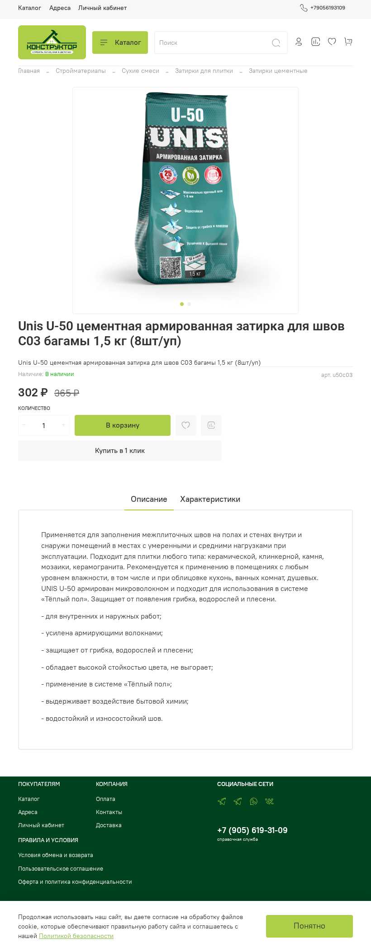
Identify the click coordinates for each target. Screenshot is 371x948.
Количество (34, 408)
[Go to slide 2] (189, 304)
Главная (29, 71)
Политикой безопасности (76, 936)
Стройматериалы (81, 71)
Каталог (29, 8)
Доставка (109, 825)
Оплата (105, 799)
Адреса (60, 8)
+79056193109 (327, 7)
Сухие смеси (140, 71)
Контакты (109, 812)
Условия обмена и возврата (55, 855)
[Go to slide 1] (182, 304)
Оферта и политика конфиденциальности (75, 881)
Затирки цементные (278, 71)
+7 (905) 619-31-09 (252, 830)
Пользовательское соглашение (60, 868)
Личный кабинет (102, 8)
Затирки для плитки (204, 71)
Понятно (309, 926)
